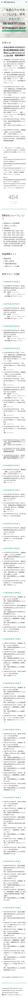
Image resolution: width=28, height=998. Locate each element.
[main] (14, 19)
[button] (2, 2)
